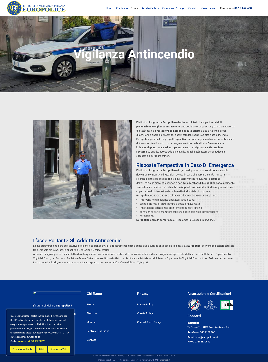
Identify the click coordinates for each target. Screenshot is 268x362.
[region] (40, 332)
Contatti (91, 339)
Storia (90, 304)
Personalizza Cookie (22, 349)
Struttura (92, 313)
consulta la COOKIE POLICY (31, 341)
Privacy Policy (145, 304)
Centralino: (236, 8)
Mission (91, 322)
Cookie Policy (145, 313)
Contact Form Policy (149, 322)
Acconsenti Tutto (59, 349)
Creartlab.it (165, 360)
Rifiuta (41, 349)
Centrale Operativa (98, 330)
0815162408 (207, 332)
